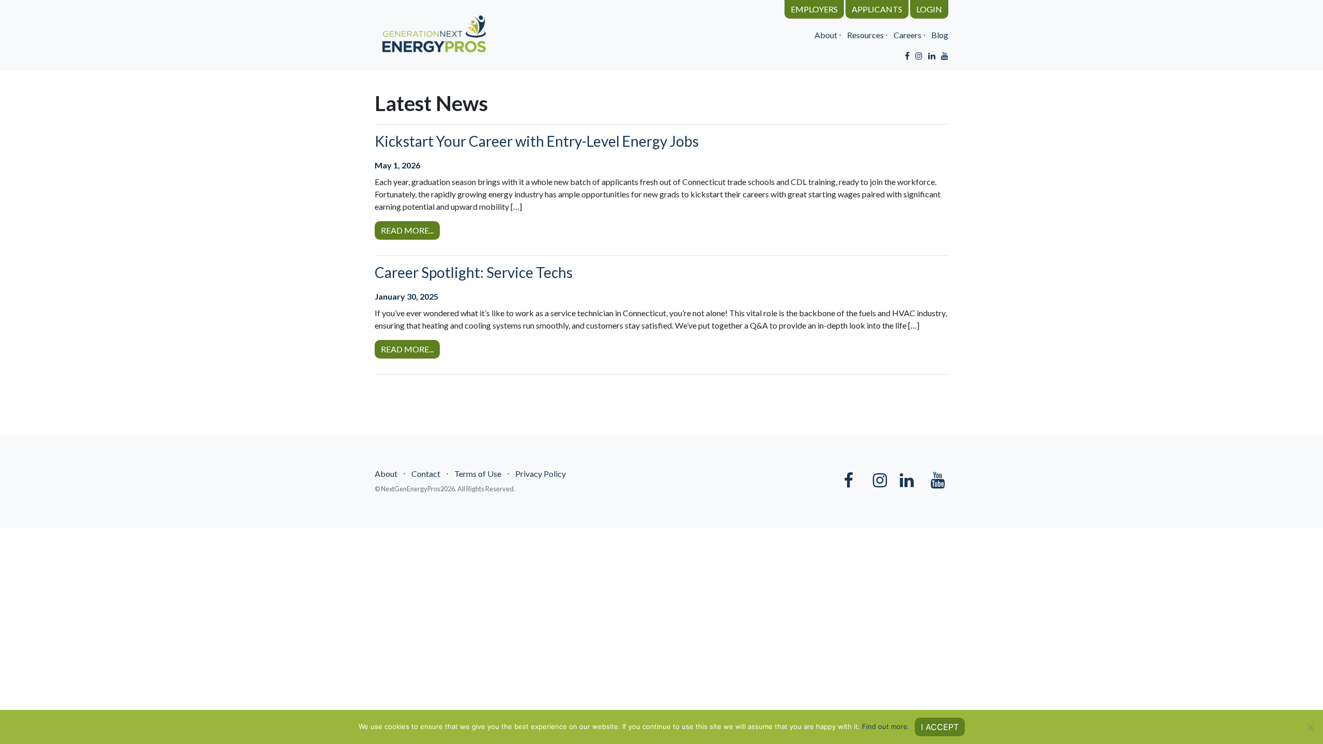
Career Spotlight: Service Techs (474, 272)
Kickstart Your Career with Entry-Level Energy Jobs (537, 141)
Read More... (407, 230)
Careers (907, 35)
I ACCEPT (940, 727)
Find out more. (886, 726)
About (825, 35)
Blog (939, 35)
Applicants (877, 9)
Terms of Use (477, 473)
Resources (865, 35)
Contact (425, 473)
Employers (814, 9)
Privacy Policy (540, 473)
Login (929, 9)
